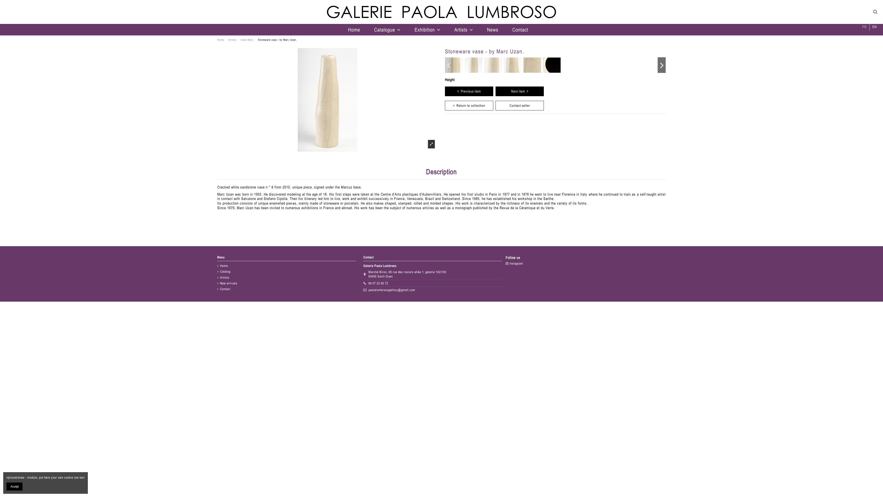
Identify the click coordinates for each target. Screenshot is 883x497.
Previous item (470, 91)
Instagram (516, 263)
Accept (15, 486)
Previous (449, 65)
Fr (864, 27)
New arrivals (228, 283)
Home (224, 266)
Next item (519, 91)
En (874, 27)
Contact (225, 289)
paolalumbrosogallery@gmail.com (392, 290)
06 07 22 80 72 (378, 283)
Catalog (225, 271)
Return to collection (470, 105)
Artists (224, 277)
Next (662, 65)
